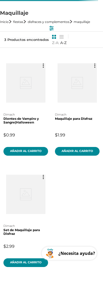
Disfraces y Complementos (48, 22)
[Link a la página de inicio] (6, 22)
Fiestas (18, 22)
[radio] (54, 37)
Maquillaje (82, 22)
